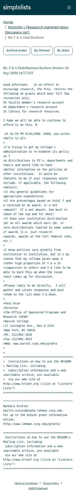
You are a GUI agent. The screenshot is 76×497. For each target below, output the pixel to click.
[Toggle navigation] (69, 7)
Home (8, 22)
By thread (42, 50)
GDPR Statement (38, 488)
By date (63, 50)
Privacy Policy (51, 483)
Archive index (16, 50)
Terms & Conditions (26, 483)
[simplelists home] (15, 7)
